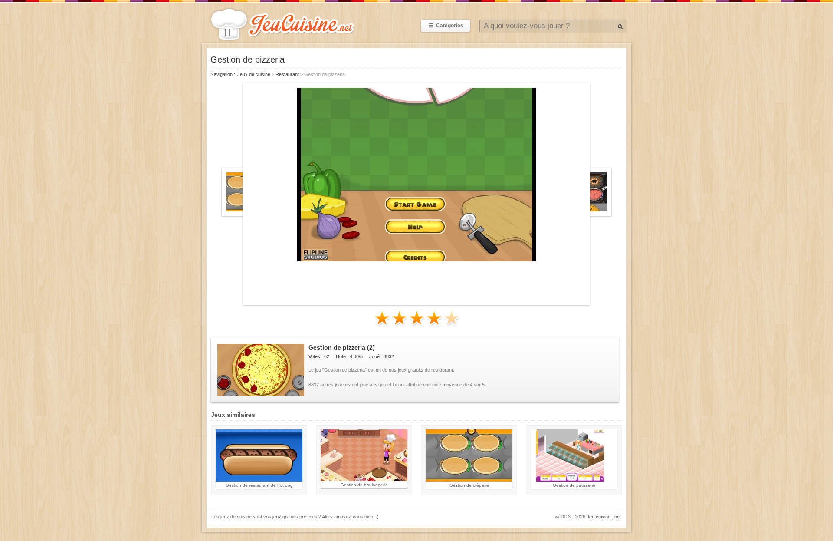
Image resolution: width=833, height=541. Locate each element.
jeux (276, 516)
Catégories (446, 26)
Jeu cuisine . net (604, 516)
